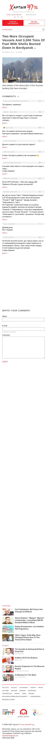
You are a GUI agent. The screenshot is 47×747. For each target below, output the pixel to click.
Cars (24, 693)
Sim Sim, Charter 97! (34, 23)
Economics (24, 687)
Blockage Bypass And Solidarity (15, 696)
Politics (5, 687)
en (22, 17)
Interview (6, 606)
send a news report (14, 14)
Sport (40, 687)
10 (35, 48)
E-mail (4, 326)
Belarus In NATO (8, 699)
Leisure (31, 693)
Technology (7, 693)
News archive (31, 14)
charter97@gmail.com (10, 735)
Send (5, 362)
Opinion (5, 645)
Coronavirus (35, 696)
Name (4, 316)
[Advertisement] (23, 282)
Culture (5, 690)
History (14, 690)
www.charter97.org (27, 724)
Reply (4, 107)
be (15, 17)
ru (18, 17)
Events (33, 687)
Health (17, 693)
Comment (6, 335)
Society (14, 687)
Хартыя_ (23, 7)
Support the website (13, 23)
